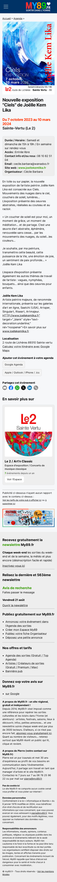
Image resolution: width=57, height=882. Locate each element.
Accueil (6, 18)
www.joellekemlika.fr (15, 331)
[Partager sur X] (23, 387)
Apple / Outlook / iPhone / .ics (22, 372)
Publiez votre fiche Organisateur (26, 633)
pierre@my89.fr (33, 778)
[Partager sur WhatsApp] (17, 387)
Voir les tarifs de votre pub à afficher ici (21, 500)
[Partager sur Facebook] (11, 387)
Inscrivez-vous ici (13, 565)
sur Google (12, 693)
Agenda (18, 18)
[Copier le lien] (36, 387)
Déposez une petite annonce (23, 637)
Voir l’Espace (14, 479)
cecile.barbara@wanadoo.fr (31, 163)
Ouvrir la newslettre (15, 605)
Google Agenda (14, 364)
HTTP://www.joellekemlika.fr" (21, 315)
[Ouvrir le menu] (5, 6)
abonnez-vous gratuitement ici (34, 733)
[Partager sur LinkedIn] (29, 387)
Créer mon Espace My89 (21, 629)
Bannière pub (13, 671)
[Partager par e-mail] (4, 387)
